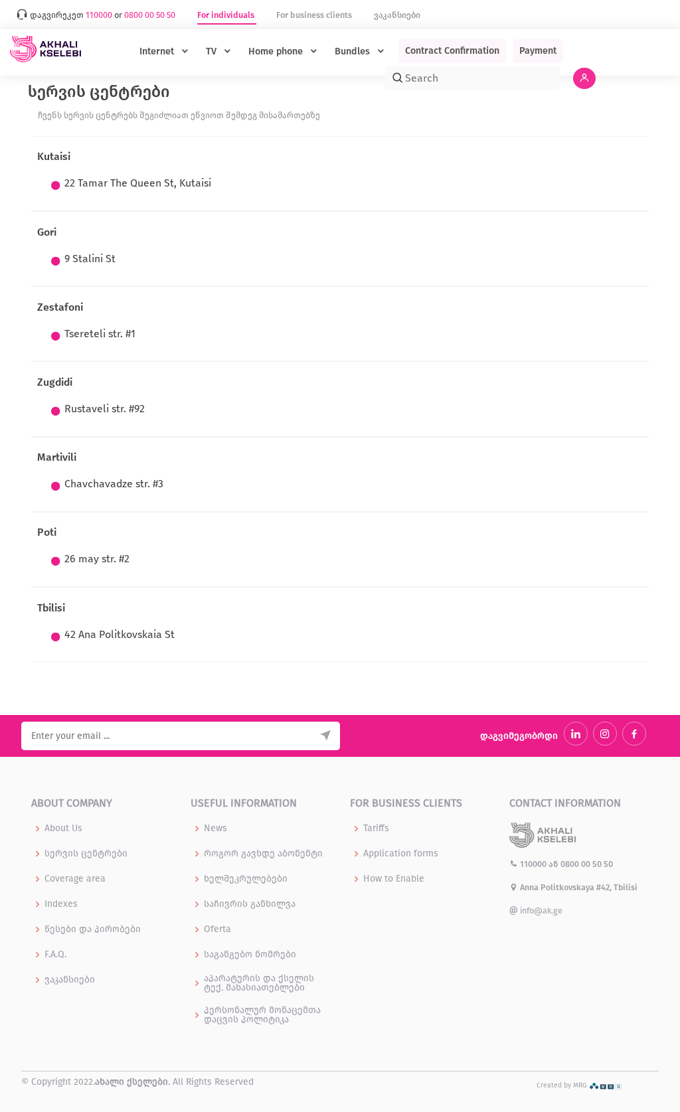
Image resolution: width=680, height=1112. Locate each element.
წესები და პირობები (92, 929)
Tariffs (376, 828)
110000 (533, 864)
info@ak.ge (540, 910)
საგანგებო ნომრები (250, 954)
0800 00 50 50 (586, 864)
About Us (63, 828)
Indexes (61, 904)
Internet (158, 51)
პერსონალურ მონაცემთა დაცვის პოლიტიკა (262, 1015)
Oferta (217, 929)
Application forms (400, 853)
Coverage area (75, 879)
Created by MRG (563, 1085)
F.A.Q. (55, 954)
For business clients (315, 15)
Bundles (354, 51)
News (215, 828)
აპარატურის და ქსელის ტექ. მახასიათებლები (259, 983)
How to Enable (393, 879)
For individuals (226, 15)
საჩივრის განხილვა (250, 904)
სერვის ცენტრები (86, 853)
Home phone (276, 51)
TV (212, 51)
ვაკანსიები (397, 15)
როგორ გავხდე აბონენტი (263, 853)
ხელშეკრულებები (246, 879)
